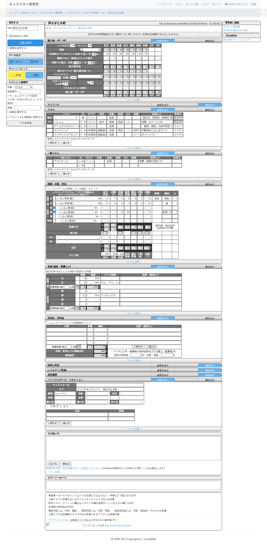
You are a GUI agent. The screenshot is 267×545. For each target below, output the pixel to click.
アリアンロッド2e (58, 520)
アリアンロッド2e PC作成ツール (85, 13)
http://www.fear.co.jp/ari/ (118, 525)
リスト (179, 4)
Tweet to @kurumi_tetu (236, 30)
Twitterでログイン (237, 4)
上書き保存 (25, 43)
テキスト (17, 61)
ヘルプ (205, 4)
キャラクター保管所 (24, 4)
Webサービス (28, 13)
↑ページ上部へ (133, 100)
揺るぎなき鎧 (116, 13)
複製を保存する (18, 48)
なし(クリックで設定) (26, 95)
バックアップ (164, 4)
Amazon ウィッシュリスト (238, 39)
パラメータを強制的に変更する (26, 117)
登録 (253, 4)
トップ (13, 13)
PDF (35, 61)
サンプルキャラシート (65, 28)
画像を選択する (18, 112)
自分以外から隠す (19, 36)
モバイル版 (192, 4)
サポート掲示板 (232, 26)
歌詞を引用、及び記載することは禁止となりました (75, 468)
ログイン (217, 4)
